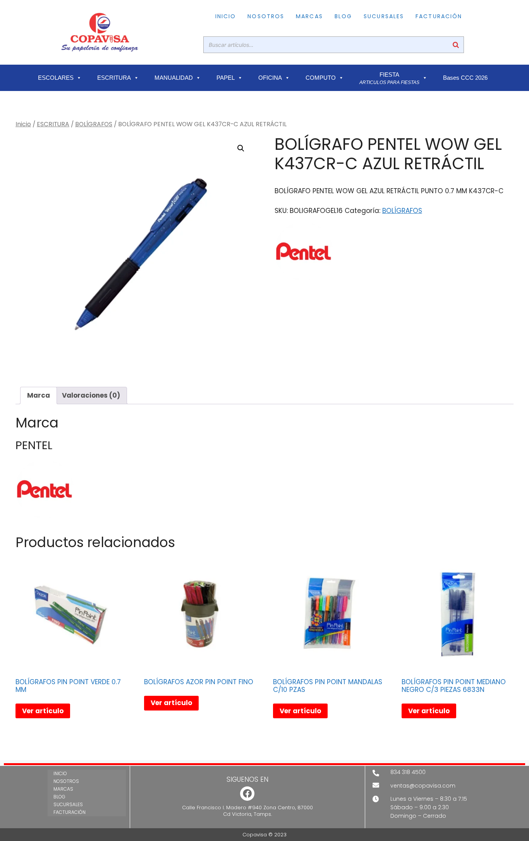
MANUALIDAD (174, 78)
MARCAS (309, 16)
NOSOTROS (265, 16)
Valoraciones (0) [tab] (91, 395)
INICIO (225, 16)
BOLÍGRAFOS (93, 124)
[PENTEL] (304, 252)
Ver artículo (43, 711)
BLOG (343, 16)
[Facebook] (247, 793)
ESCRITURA (114, 78)
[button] (241, 148)
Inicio (23, 124)
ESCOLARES (56, 78)
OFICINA (270, 78)
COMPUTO (321, 78)
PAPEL (225, 78)
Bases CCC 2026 (465, 78)
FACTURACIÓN (439, 16)
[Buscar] (456, 45)
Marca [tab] (38, 395)
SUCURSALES (384, 16)
